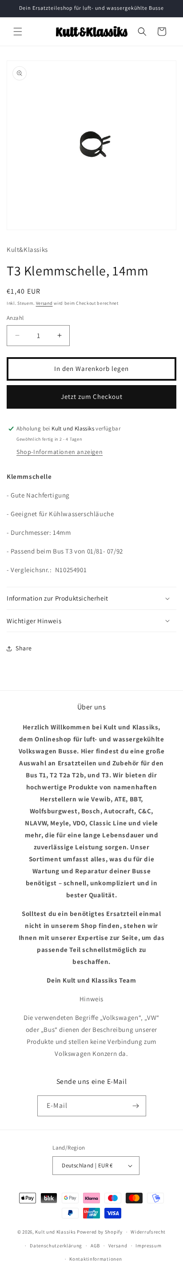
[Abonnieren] (136, 1105)
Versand (44, 303)
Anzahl (15, 318)
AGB (95, 1245)
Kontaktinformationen (95, 1259)
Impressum (148, 1245)
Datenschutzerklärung (56, 1245)
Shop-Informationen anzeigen (59, 452)
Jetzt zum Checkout (92, 396)
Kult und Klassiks (55, 1232)
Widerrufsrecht (148, 1232)
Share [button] (24, 648)
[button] (18, 31)
